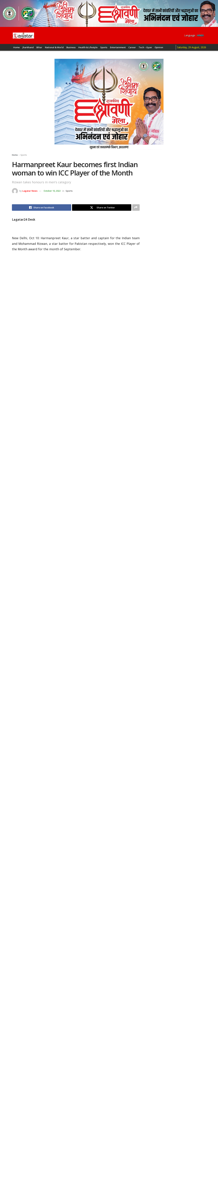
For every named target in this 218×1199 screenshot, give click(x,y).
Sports (103, 47)
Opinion (159, 47)
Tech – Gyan (145, 47)
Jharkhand (28, 47)
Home (16, 47)
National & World (54, 47)
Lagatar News (29, 190)
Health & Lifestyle (88, 47)
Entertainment (118, 47)
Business (71, 47)
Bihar (39, 47)
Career (132, 47)
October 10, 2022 (52, 190)
